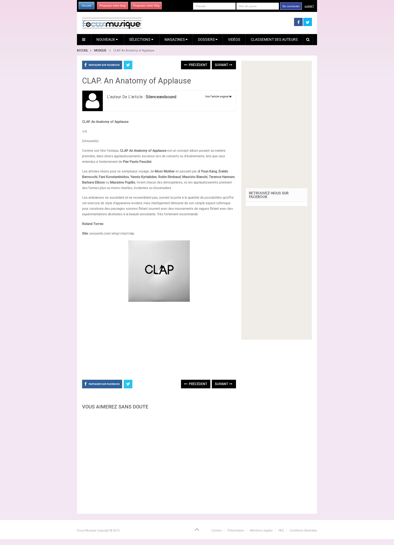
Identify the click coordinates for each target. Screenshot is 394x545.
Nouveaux (106, 39)
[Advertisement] (159, 460)
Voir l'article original (217, 96)
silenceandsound (161, 96)
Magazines (175, 39)
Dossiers (206, 39)
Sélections (140, 39)
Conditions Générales (303, 530)
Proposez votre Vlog (146, 5)
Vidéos (234, 39)
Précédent (197, 65)
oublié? (309, 6)
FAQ (281, 530)
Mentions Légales (261, 530)
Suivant (222, 65)
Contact (216, 530)
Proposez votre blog (113, 5)
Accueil (86, 5)
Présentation (235, 530)
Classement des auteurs (274, 39)
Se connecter (291, 6)
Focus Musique (86, 530)
